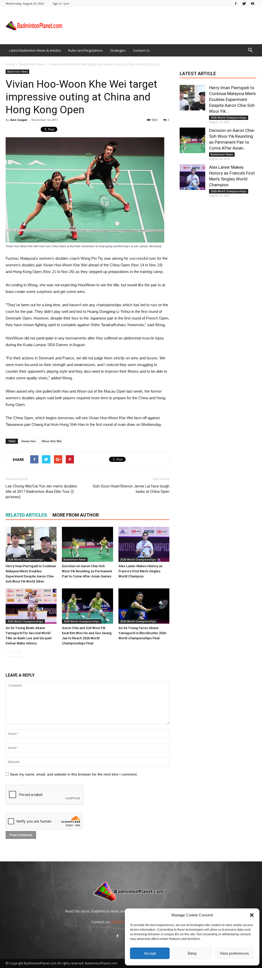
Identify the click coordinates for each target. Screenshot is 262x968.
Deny (192, 953)
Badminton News (17, 71)
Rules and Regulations (85, 50)
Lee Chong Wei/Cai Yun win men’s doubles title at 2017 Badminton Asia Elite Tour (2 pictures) (41, 491)
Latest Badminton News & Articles (35, 50)
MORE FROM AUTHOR (75, 515)
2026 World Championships (25, 559)
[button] (251, 915)
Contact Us (141, 50)
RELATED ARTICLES (26, 515)
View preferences (234, 953)
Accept (150, 953)
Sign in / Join (61, 3)
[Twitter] (244, 3)
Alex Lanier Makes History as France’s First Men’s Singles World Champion (140, 571)
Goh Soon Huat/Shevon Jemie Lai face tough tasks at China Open (131, 489)
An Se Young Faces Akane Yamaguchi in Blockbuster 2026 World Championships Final (142, 633)
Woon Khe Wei (52, 441)
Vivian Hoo (28, 441)
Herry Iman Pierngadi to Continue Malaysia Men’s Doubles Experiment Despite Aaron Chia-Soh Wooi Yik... (232, 99)
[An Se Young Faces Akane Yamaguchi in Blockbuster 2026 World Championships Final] (143, 605)
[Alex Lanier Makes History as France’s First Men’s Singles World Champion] (143, 544)
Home (10, 64)
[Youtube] (252, 3)
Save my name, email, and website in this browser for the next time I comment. (74, 774)
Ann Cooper (18, 120)
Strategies (118, 50)
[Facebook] (235, 3)
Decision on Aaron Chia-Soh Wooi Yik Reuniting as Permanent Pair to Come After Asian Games (87, 571)
